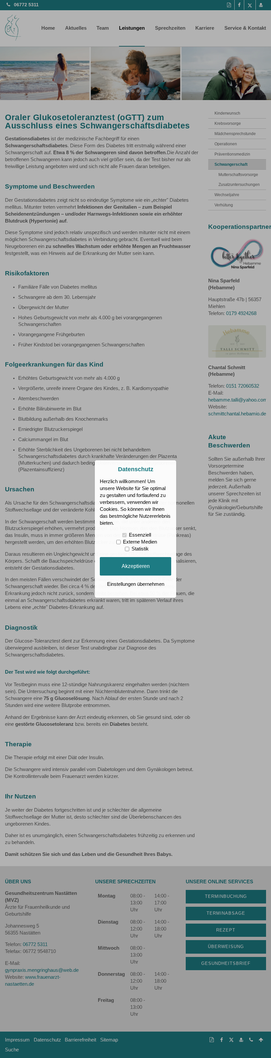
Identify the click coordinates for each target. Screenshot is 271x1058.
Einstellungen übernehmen (135, 584)
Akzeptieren (136, 566)
